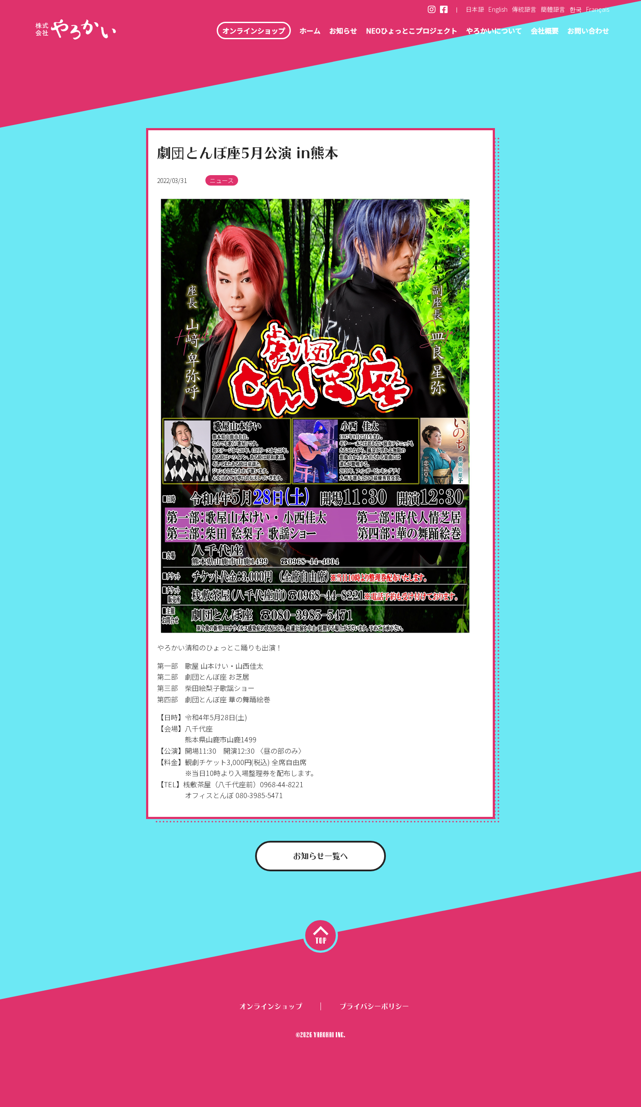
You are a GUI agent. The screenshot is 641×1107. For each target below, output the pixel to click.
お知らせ (343, 30)
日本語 (475, 9)
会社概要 (545, 30)
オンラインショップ (253, 30)
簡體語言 (553, 9)
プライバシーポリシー (374, 1004)
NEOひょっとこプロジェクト (411, 30)
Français (597, 9)
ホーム (310, 30)
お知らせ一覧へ (320, 855)
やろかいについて (494, 30)
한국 (575, 9)
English (498, 9)
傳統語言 (524, 9)
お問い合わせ (588, 30)
